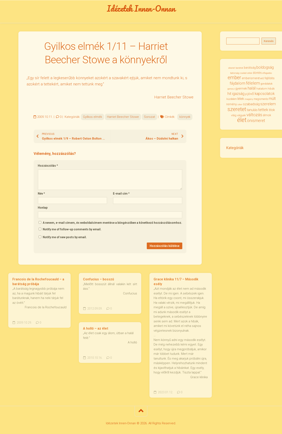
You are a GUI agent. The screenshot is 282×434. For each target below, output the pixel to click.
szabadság (251, 104)
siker (239, 104)
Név (41, 193)
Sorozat (149, 117)
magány (249, 99)
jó (246, 94)
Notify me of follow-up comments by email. (72, 229)
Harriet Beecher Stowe (123, 117)
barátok (239, 68)
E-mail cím (121, 193)
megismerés (261, 98)
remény (231, 104)
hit (229, 94)
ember (234, 77)
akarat (231, 67)
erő (262, 78)
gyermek (241, 88)
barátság (250, 67)
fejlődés (269, 78)
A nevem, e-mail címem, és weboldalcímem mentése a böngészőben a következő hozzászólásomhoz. (112, 222)
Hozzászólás (48, 165)
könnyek (184, 116)
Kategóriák (235, 148)
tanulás (252, 110)
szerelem (268, 104)
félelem (253, 83)
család (243, 73)
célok (249, 73)
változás (254, 114)
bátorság (234, 73)
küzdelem (231, 99)
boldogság (265, 67)
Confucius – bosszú (98, 279)
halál (252, 88)
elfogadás (267, 73)
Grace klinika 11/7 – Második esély (176, 281)
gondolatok (267, 83)
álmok (267, 115)
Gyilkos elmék (92, 117)
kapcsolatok (265, 93)
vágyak (241, 115)
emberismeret (251, 78)
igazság (238, 93)
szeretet (236, 109)
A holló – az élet (95, 328)
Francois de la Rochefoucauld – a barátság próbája (38, 281)
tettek (263, 109)
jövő (251, 94)
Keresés (269, 41)
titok (272, 110)
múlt (272, 98)
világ (233, 115)
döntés (257, 72)
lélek (240, 99)
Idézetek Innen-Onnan (141, 8)
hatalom (261, 88)
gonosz (231, 88)
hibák (271, 88)
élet (241, 119)
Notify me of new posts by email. (65, 237)
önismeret (256, 120)
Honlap (42, 207)
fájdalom (237, 83)
